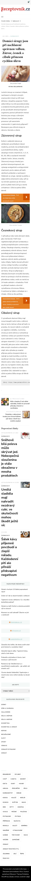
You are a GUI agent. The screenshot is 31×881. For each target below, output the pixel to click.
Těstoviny (16, 835)
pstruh (18, 816)
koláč (13, 797)
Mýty (12, 807)
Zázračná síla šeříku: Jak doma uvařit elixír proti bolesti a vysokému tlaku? (15, 646)
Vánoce (4, 745)
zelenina (6, 854)
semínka (24, 825)
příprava (6, 821)
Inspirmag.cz (16, 622)
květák (15, 802)
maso (24, 802)
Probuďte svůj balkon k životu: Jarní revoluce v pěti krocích (13, 658)
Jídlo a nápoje (6, 716)
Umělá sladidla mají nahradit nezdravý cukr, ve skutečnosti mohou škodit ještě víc (9, 507)
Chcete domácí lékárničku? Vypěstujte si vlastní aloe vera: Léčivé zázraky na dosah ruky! (15, 674)
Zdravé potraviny (8, 749)
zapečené (15, 839)
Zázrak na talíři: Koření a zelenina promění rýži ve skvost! (15, 607)
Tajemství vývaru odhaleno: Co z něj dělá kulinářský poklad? (15, 601)
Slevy (3, 738)
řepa (22, 854)
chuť (5, 779)
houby (21, 783)
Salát (14, 825)
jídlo (25, 788)
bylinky (18, 774)
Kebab (19, 793)
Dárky (3, 704)
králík (22, 797)
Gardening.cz (16, 639)
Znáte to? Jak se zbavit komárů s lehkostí (15, 596)
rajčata (17, 821)
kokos (5, 797)
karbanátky (8, 793)
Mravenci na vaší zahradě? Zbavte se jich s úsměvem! (15, 613)
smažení (6, 830)
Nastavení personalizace (11, 872)
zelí (14, 854)
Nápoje (4, 730)
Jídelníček (16, 788)
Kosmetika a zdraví (9, 727)
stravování (17, 830)
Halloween (5, 712)
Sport (3, 742)
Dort (13, 783)
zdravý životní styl (11, 849)
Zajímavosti (14, 36)
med (4, 807)
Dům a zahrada (7, 708)
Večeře (5, 839)
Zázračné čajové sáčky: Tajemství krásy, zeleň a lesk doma (14, 652)
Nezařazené (6, 734)
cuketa (13, 779)
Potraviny (7, 816)
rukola (6, 825)
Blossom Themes (16, 874)
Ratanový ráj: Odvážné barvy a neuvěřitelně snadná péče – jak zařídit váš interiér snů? (15, 666)
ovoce (5, 812)
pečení (14, 812)
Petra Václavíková (15, 86)
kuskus (5, 802)
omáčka (21, 807)
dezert (23, 779)
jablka (5, 788)
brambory (7, 774)
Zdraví (4, 753)
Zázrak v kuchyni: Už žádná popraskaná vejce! (14, 590)
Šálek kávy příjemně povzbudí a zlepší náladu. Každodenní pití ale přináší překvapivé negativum (9, 557)
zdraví (5, 844)
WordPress (5, 877)
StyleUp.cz (16, 631)
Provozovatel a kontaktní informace (15, 869)
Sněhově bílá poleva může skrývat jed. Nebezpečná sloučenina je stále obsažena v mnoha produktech (10, 458)
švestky (6, 858)
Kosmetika (5, 723)
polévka (23, 812)
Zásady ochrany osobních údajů (19, 877)
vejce (26, 835)
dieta (5, 783)
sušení (5, 835)
